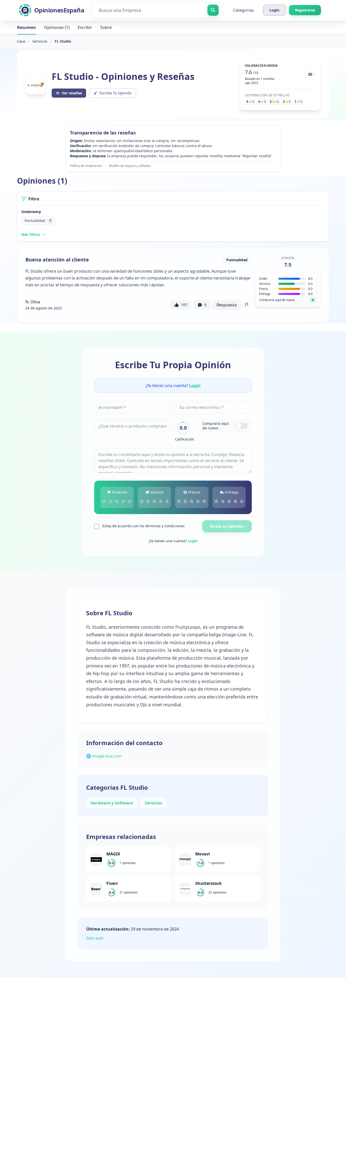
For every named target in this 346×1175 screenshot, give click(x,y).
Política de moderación (86, 166)
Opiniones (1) (57, 27)
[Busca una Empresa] (213, 10)
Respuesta (227, 305)
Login (195, 385)
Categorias (243, 10)
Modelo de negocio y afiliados (130, 166)
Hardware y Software (111, 803)
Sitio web (95, 938)
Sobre (106, 27)
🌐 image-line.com (104, 756)
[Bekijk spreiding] (310, 74)
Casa (21, 41)
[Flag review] (247, 305)
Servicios (39, 41)
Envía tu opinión (227, 526)
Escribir (85, 27)
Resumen (26, 27)
